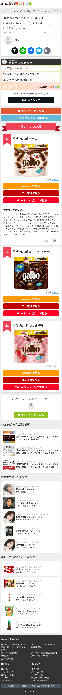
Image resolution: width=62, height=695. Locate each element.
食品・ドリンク (33, 11)
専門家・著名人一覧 (40, 677)
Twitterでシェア (31, 100)
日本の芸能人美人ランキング (29, 517)
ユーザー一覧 (37, 675)
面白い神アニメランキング (28, 531)
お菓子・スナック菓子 (18, 23)
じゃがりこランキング (26, 611)
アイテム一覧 (37, 672)
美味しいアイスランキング (28, 569)
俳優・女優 (34, 487)
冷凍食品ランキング (25, 583)
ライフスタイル (8, 680)
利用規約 (5, 656)
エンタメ (19, 528)
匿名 (17, 40)
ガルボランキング (51, 11)
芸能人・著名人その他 (39, 514)
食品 (24, 28)
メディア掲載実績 (9, 653)
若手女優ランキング (25, 545)
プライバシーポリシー (41, 656)
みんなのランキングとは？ (13, 644)
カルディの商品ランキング (28, 625)
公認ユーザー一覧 (39, 680)
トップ (3, 11)
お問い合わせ (7, 658)
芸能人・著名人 (22, 487)
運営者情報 (36, 647)
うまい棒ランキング (25, 597)
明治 (11, 28)
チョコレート (40, 23)
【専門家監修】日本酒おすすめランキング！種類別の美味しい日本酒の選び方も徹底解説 (37, 451)
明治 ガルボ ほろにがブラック (32, 251)
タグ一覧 (35, 669)
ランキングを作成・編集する (31, 118)
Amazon (55, 180)
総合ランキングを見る (31, 110)
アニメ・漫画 (30, 528)
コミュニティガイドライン (43, 644)
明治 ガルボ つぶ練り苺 (28, 325)
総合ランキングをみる (31, 414)
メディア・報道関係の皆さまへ (45, 653)
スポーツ (5, 677)
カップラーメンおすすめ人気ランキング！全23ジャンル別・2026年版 (37, 438)
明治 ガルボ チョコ (25, 138)
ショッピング (17, 11)
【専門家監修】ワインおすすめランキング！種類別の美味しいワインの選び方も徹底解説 (37, 465)
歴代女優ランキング (25, 489)
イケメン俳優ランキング (27, 503)
